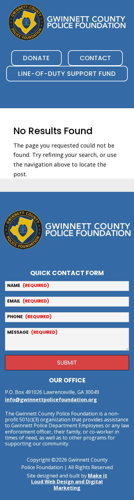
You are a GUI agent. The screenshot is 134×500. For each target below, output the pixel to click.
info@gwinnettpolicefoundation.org (51, 399)
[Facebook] (59, 255)
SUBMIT (67, 363)
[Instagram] (79, 255)
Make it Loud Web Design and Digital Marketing (69, 481)
